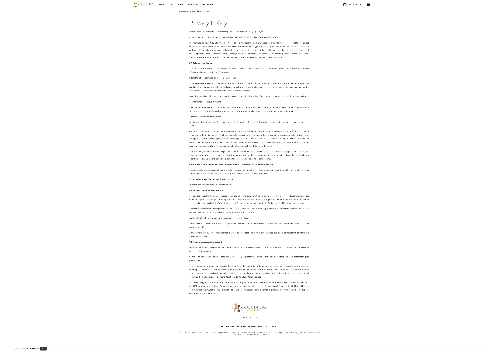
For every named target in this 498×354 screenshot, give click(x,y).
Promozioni (241, 326)
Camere (220, 326)
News (233, 326)
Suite (227, 326)
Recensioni (252, 326)
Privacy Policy (263, 326)
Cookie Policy (276, 326)
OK (43, 348)
